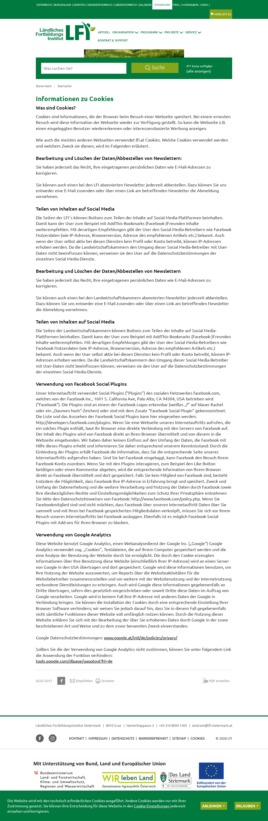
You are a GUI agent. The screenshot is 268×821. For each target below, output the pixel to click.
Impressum (97, 738)
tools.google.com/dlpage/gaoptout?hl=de (74, 660)
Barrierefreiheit (153, 738)
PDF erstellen (219, 680)
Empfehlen (84, 680)
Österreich (44, 5)
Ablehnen (212, 805)
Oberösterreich (126, 5)
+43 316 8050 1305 (173, 725)
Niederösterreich (100, 5)
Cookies (198, 738)
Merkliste (222, 14)
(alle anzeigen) (198, 71)
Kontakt (76, 738)
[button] (125, 32)
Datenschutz (122, 738)
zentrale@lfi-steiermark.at (212, 725)
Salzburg (145, 5)
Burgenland (62, 5)
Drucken (108, 680)
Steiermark (162, 5)
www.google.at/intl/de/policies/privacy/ (140, 637)
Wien (204, 5)
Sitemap (179, 738)
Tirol (176, 5)
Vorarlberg (190, 5)
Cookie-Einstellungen (152, 805)
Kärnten (79, 5)
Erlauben (245, 805)
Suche (158, 68)
